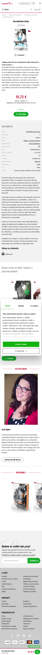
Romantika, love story (31, 15)
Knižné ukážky (6, 621)
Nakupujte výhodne (29, 591)
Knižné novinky (7, 619)
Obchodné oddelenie (9, 606)
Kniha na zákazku (29, 629)
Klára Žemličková (34, 144)
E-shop (4, 601)
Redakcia (26, 601)
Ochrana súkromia (29, 589)
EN (40, 3)
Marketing (5, 604)
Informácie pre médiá (9, 626)
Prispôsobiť (19, 351)
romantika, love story (33, 132)
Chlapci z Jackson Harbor (32, 141)
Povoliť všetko (21, 344)
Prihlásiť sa (34, 560)
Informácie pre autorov (9, 629)
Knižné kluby (27, 604)
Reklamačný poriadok (30, 581)
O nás (3, 616)
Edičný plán (5, 624)
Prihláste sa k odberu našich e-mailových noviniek (18, 555)
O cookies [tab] (34, 306)
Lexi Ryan (21, 25)
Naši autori (26, 624)
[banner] (12, 2)
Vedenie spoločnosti (30, 606)
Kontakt (4, 576)
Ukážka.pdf (7, 254)
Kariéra (25, 626)
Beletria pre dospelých (15, 15)
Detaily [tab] (21, 306)
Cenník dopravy (7, 584)
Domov (4, 15)
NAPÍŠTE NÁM (35, 646)
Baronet (37, 161)
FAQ (3, 586)
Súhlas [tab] (7, 306)
